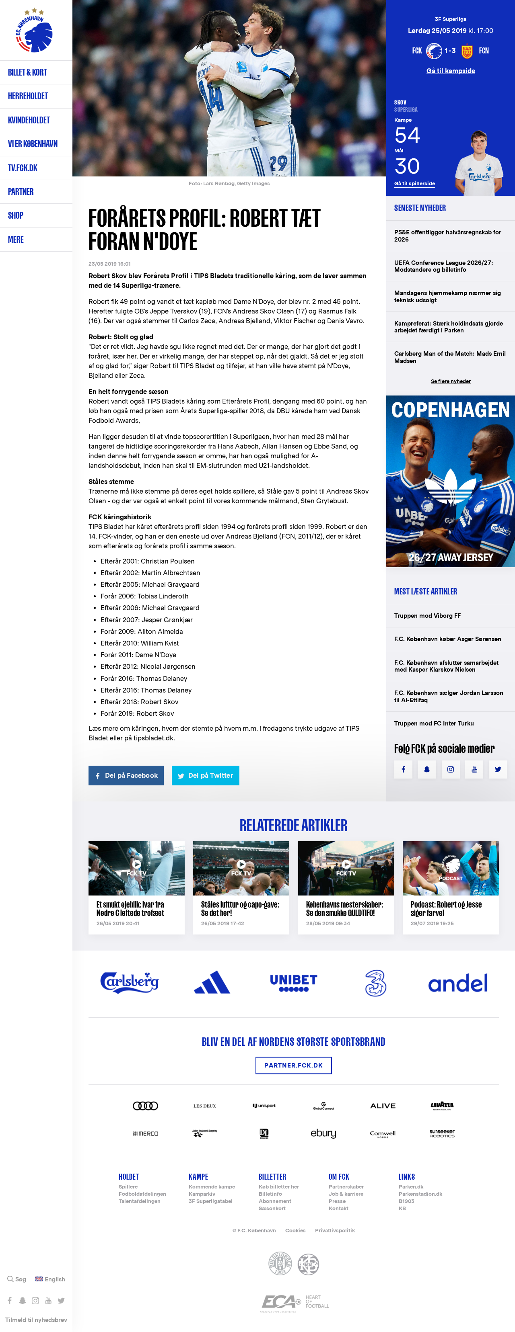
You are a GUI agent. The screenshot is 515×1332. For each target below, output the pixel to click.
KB (402, 1208)
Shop (15, 215)
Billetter (272, 1176)
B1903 (406, 1201)
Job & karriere (346, 1194)
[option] (229, 88)
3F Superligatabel (211, 1201)
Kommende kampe (212, 1187)
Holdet (129, 1176)
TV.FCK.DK (22, 167)
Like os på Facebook (9, 1300)
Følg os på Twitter (61, 1300)
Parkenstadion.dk (420, 1194)
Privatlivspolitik (335, 1230)
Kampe (198, 1176)
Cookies (295, 1230)
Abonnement (275, 1201)
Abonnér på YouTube (48, 1300)
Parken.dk (411, 1187)
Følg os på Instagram (35, 1300)
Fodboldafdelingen (142, 1194)
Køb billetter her (279, 1187)
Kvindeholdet (29, 120)
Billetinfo (270, 1194)
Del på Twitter (210, 775)
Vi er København (33, 143)
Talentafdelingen (140, 1201)
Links (407, 1176)
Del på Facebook (131, 775)
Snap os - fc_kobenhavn (22, 1300)
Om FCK (339, 1176)
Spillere (128, 1187)
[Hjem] (34, 34)
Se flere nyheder (451, 381)
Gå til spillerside (414, 183)
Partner (21, 191)
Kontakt (338, 1208)
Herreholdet (28, 95)
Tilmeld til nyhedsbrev (36, 1319)
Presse (337, 1201)
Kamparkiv (202, 1194)
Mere (16, 239)
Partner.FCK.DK (293, 1065)
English (55, 1279)
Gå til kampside (450, 70)
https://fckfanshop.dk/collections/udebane (450, 400)
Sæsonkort (272, 1208)
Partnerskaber (346, 1187)
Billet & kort (27, 72)
